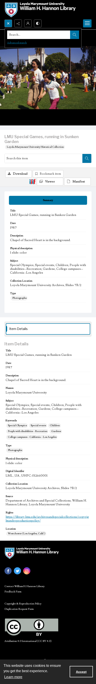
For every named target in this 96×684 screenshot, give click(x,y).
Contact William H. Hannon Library (24, 586)
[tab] (48, 200)
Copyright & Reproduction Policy (23, 603)
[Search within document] (86, 158)
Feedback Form (12, 591)
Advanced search (17, 42)
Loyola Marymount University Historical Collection (35, 147)
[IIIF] (32, 181)
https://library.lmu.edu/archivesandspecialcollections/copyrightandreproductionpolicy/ (47, 519)
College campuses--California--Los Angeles (32, 437)
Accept (81, 672)
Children (55, 425)
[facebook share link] (8, 570)
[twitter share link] (17, 570)
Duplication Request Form (19, 609)
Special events (38, 425)
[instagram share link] (26, 570)
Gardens (56, 431)
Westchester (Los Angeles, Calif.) (26, 533)
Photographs (19, 298)
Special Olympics (17, 425)
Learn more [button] (13, 677)
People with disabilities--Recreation (27, 431)
